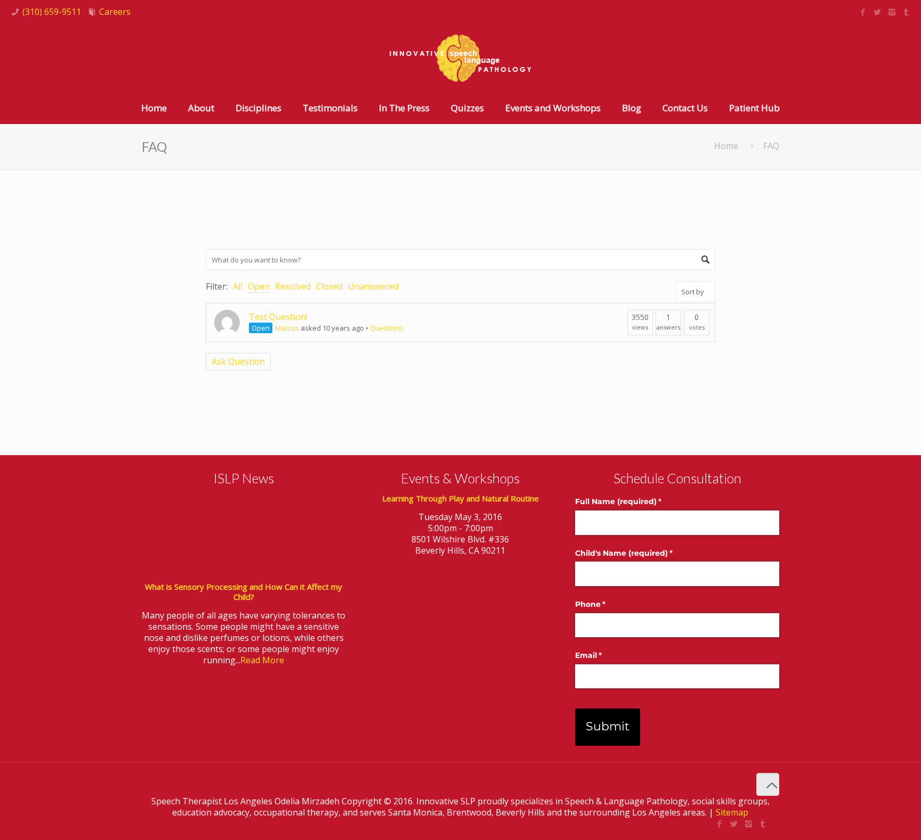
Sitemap (732, 812)
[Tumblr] (906, 11)
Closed (329, 286)
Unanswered (373, 286)
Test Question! (278, 317)
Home (726, 146)
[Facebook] (863, 11)
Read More (262, 660)
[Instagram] (892, 11)
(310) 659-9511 (51, 12)
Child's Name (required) (641, 553)
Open (259, 286)
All (238, 286)
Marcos (287, 328)
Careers (115, 12)
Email (605, 655)
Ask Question (238, 361)
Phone (607, 604)
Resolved (293, 286)
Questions (386, 328)
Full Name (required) (635, 501)
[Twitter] (877, 11)
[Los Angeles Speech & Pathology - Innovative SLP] (460, 58)
